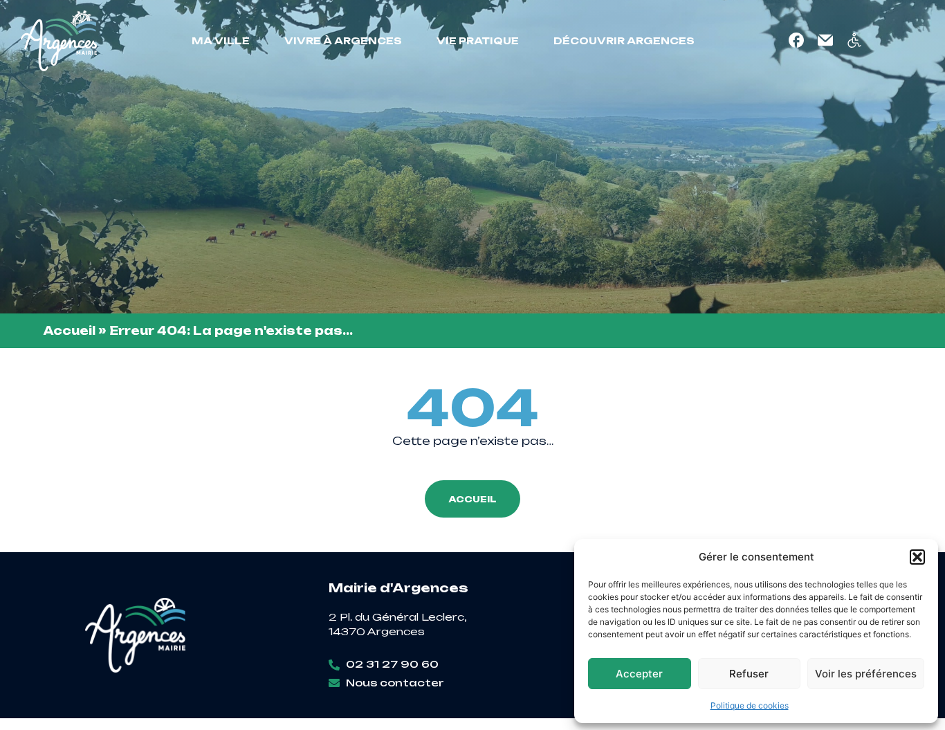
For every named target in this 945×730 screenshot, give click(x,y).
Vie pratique (478, 40)
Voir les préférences (866, 673)
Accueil (69, 331)
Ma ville (221, 40)
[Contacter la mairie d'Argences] (825, 40)
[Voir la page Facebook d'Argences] (796, 40)
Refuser (749, 673)
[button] (917, 557)
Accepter (639, 673)
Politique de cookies (749, 705)
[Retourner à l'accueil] (59, 40)
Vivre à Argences (343, 40)
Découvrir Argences (624, 40)
